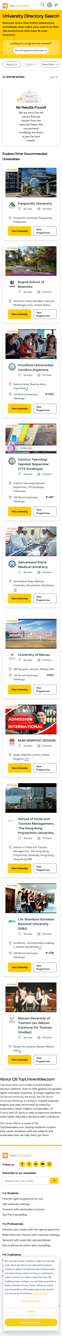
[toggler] (56, 4)
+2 (15, 589)
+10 (26, 759)
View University (20, 231)
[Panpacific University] (12, 205)
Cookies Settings (31, 1300)
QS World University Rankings (18, 1097)
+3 (26, 388)
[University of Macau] (12, 656)
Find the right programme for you (22, 1198)
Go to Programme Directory (30, 50)
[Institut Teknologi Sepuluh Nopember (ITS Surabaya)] (12, 461)
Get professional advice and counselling (26, 1245)
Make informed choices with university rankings (31, 1235)
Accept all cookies (31, 1322)
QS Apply (19, 1112)
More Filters (49, 64)
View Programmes (43, 231)
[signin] (50, 4)
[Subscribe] (54, 1181)
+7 (40, 947)
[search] (42, 5)
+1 (19, 1051)
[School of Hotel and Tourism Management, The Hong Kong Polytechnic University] (12, 820)
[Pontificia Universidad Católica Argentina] (12, 366)
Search (10, 64)
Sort (52, 77)
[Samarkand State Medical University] (12, 564)
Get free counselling (14, 1214)
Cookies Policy (40, 1293)
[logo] (16, 4)
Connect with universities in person (23, 1209)
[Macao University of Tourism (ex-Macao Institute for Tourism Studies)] (12, 1020)
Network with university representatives (26, 1240)
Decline (31, 1311)
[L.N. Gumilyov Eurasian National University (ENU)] (12, 921)
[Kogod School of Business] (12, 283)
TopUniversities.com (12, 1085)
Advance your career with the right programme (30, 1229)
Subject (29, 64)
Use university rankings (16, 1204)
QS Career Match (10, 1123)
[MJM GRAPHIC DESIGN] (12, 742)
